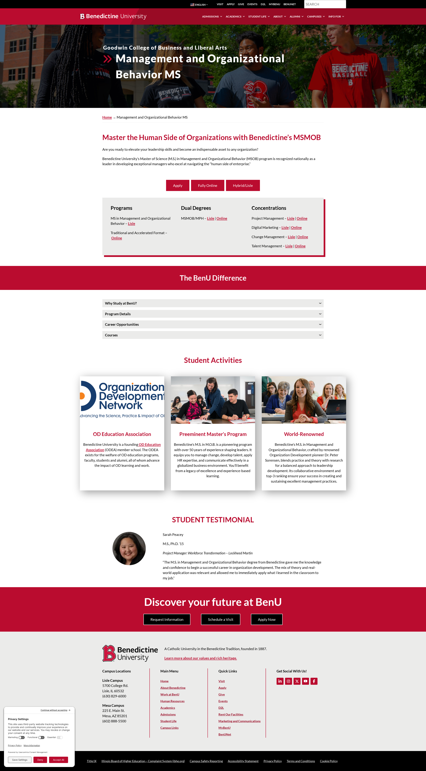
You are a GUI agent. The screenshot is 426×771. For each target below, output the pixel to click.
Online (116, 238)
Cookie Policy (329, 761)
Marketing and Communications (239, 721)
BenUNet (290, 4)
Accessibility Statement (243, 761)
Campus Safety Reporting (206, 761)
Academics (233, 16)
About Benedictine (173, 688)
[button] (280, 681)
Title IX (92, 761)
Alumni (295, 16)
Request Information (166, 619)
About (278, 16)
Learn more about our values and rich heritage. (200, 658)
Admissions (210, 16)
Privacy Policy (273, 761)
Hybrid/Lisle (243, 185)
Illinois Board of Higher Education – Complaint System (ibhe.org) (143, 761)
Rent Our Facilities (230, 714)
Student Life (257, 16)
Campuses (314, 16)
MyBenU (274, 4)
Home (107, 117)
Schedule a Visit (220, 619)
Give (241, 4)
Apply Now (267, 619)
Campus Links (169, 728)
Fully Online (207, 185)
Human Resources (172, 701)
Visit (220, 4)
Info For (334, 16)
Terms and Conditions (301, 761)
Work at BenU (169, 694)
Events (252, 4)
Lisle (131, 223)
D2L (263, 4)
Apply (231, 4)
